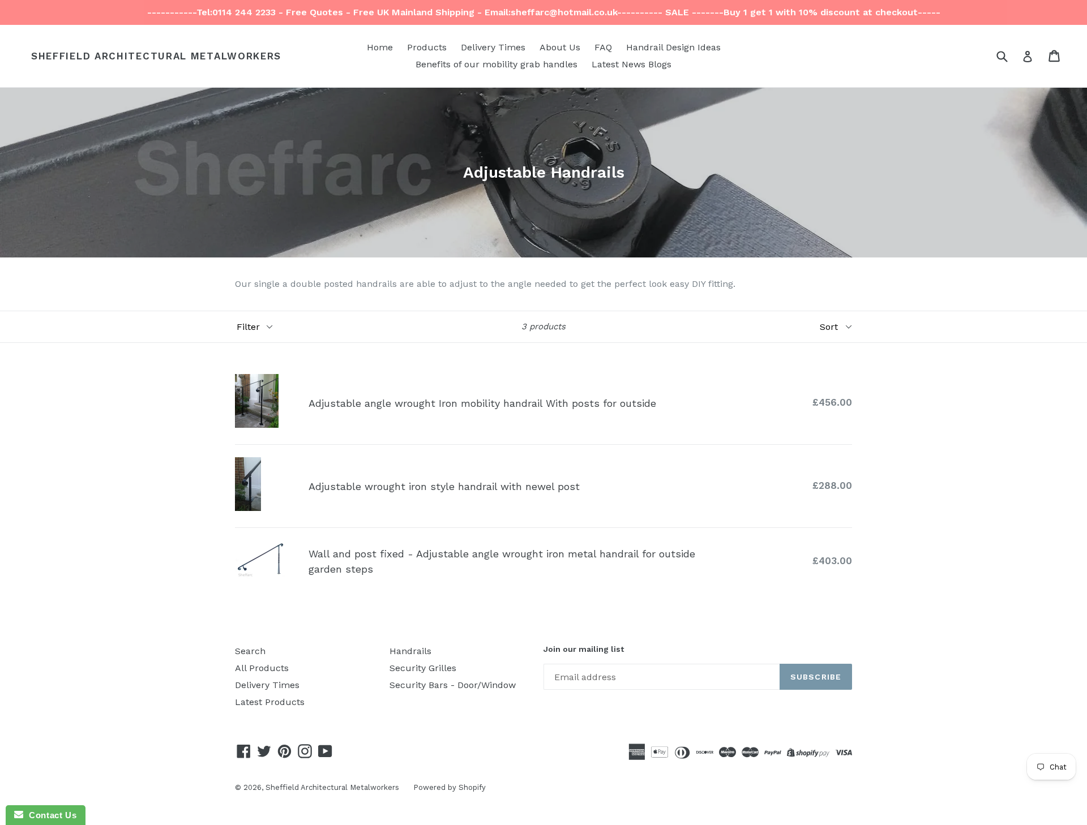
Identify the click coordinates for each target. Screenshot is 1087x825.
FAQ (603, 47)
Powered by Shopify (449, 787)
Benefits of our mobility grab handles (496, 64)
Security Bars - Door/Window (453, 685)
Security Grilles (423, 668)
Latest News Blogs (631, 64)
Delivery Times (493, 47)
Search (250, 651)
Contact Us (49, 815)
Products (427, 47)
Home (380, 47)
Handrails (410, 651)
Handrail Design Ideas (673, 47)
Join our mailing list (584, 649)
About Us (560, 47)
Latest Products (270, 702)
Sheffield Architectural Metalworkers (156, 56)
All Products (262, 668)
